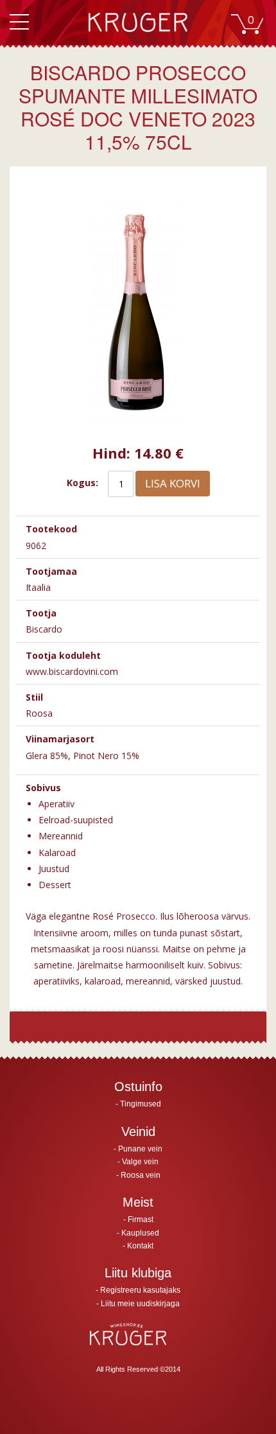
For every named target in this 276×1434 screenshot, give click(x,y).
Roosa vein (140, 1175)
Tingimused (140, 1103)
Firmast (140, 1219)
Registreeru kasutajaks (140, 1290)
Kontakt (140, 1245)
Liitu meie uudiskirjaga (140, 1303)
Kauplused (140, 1233)
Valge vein (140, 1161)
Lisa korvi (172, 483)
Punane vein (140, 1148)
